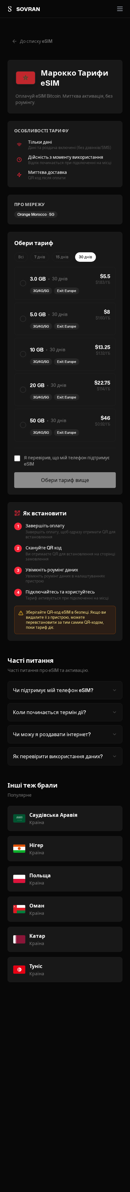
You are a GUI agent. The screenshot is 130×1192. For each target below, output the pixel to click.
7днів (39, 257)
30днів (85, 257)
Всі (21, 257)
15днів (62, 257)
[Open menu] (120, 9)
